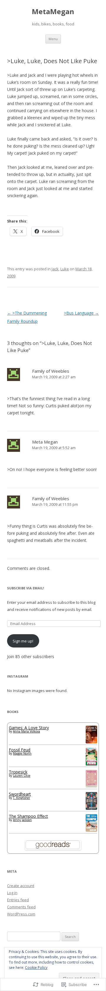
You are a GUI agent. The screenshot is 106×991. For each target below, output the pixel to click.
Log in (12, 892)
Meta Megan (45, 442)
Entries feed (18, 899)
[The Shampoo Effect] (91, 830)
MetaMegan (53, 11)
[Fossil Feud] (91, 764)
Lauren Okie (21, 775)
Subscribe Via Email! (25, 588)
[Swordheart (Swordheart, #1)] (91, 808)
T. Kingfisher (21, 798)
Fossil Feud (19, 750)
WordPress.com (21, 914)
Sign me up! (23, 641)
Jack (55, 269)
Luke (64, 269)
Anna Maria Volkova (26, 731)
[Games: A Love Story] (91, 742)
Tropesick (18, 772)
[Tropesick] (91, 786)
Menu (53, 39)
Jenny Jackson (22, 820)
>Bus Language (81, 313)
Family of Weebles (50, 371)
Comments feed (21, 907)
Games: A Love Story (29, 727)
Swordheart (20, 794)
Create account (20, 885)
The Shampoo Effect (28, 816)
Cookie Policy (36, 967)
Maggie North (22, 753)
